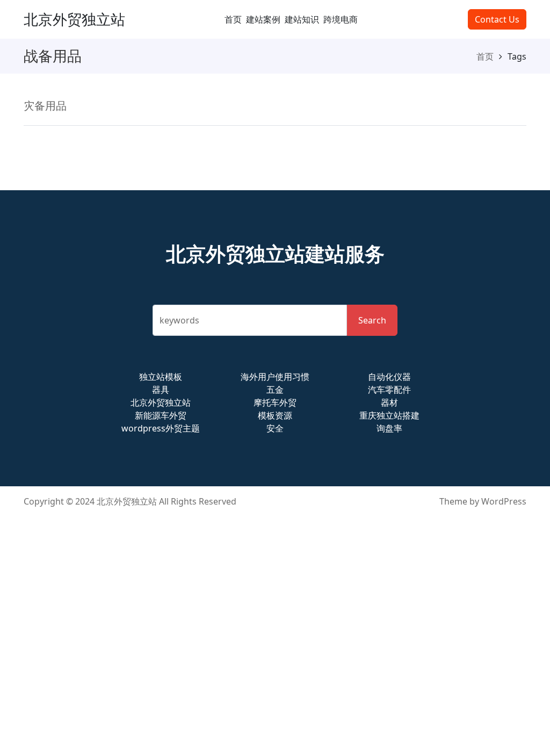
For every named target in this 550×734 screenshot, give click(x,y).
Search (372, 320)
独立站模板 (160, 377)
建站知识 (302, 19)
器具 (160, 389)
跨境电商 (340, 19)
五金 (275, 389)
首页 (233, 19)
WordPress (503, 501)
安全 (275, 428)
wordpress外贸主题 (160, 428)
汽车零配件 (389, 389)
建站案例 (263, 19)
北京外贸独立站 (74, 19)
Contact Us (497, 19)
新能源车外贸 (160, 415)
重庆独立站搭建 (389, 415)
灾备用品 (45, 105)
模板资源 (275, 415)
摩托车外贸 (275, 402)
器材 (389, 402)
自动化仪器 (389, 377)
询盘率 (389, 428)
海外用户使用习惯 (275, 377)
